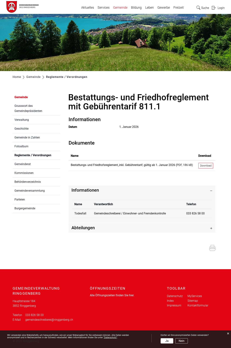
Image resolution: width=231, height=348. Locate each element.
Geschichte (21, 128)
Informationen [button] (85, 190)
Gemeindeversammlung (29, 190)
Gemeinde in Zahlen (27, 137)
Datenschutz (175, 296)
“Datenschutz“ (110, 337)
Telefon (191, 204)
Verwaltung (21, 119)
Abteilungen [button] (83, 227)
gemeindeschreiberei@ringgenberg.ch (49, 319)
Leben (149, 7)
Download (204, 155)
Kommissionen (24, 173)
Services (104, 7)
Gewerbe (163, 7)
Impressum (174, 305)
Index (170, 300)
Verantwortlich (103, 204)
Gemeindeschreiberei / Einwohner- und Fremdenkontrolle (130, 213)
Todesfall (80, 213)
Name (75, 155)
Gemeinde (120, 7)
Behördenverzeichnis (27, 181)
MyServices (195, 296)
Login (221, 8)
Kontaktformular (198, 305)
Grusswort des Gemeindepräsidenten (28, 108)
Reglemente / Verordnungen (37, 155)
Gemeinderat (22, 164)
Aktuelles (87, 7)
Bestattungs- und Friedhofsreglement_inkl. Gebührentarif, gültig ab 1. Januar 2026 (123, 165)
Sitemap (193, 300)
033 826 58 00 (195, 213)
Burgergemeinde (24, 208)
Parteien (19, 199)
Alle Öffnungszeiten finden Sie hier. (112, 295)
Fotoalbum (21, 146)
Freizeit (178, 7)
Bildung (136, 7)
